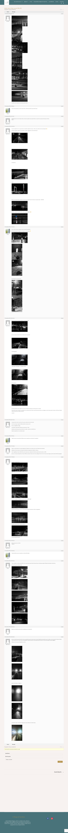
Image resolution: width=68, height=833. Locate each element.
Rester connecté (9, 759)
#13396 (62, 13)
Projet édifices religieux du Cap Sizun (40, 1)
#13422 (62, 435)
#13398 (62, 116)
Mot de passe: (8, 756)
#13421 (62, 419)
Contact (56, 1)
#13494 (62, 636)
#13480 (62, 626)
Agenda (25, 1)
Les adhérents (51, 1)
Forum (31, 1)
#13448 (62, 560)
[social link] (48, 818)
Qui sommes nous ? (17, 1)
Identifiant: (7, 753)
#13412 (62, 226)
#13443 (62, 540)
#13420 (62, 318)
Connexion (62, 1)
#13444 (62, 550)
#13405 (62, 126)
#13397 (62, 106)
